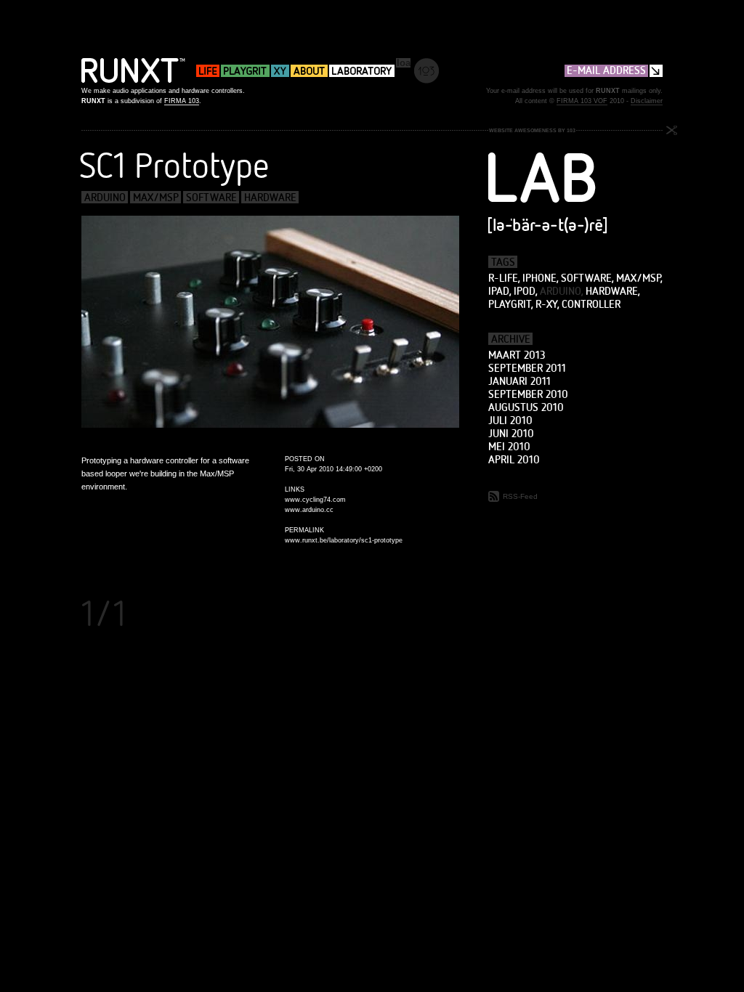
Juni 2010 (511, 433)
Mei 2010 (509, 446)
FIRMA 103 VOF (582, 101)
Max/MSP (156, 197)
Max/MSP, (639, 278)
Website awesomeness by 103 (532, 130)
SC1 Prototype (174, 165)
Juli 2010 (510, 420)
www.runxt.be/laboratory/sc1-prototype (344, 540)
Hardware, (612, 291)
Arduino (105, 197)
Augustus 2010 (526, 407)
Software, (587, 278)
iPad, (499, 291)
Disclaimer (647, 101)
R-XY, (547, 304)
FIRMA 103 (181, 101)
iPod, (525, 291)
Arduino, (561, 291)
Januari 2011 (519, 381)
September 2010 (528, 394)
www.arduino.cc (309, 509)
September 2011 (527, 368)
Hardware (270, 197)
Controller (591, 304)
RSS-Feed (519, 496)
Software (211, 197)
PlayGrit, (510, 304)
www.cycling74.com (315, 499)
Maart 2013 (517, 355)
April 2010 (514, 459)
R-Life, (503, 278)
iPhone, (540, 278)
